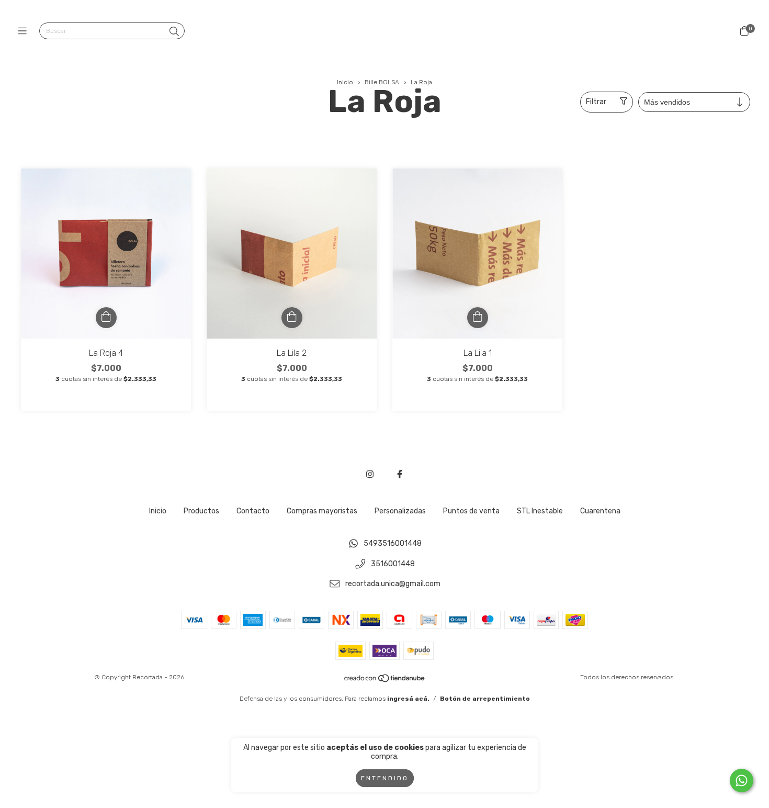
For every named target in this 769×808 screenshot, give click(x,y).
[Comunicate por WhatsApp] (741, 780)
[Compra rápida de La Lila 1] (477, 317)
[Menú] (24, 31)
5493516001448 (393, 543)
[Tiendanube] (385, 680)
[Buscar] (174, 32)
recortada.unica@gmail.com (392, 584)
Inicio (345, 82)
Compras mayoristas (322, 511)
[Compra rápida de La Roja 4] (106, 317)
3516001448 (393, 563)
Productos (201, 511)
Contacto (252, 511)
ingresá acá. (408, 698)
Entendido (385, 778)
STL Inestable (540, 511)
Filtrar (596, 101)
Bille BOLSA (382, 82)
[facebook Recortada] (400, 474)
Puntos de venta (471, 511)
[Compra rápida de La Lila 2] (291, 317)
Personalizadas (400, 511)
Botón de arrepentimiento (485, 698)
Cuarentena (600, 511)
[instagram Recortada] (370, 474)
